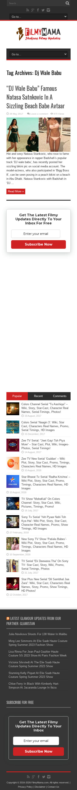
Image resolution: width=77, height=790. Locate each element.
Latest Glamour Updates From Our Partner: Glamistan (33, 621)
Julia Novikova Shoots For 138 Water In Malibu (38, 634)
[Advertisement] (38, 323)
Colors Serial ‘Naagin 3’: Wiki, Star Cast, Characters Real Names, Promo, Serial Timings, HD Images (45, 426)
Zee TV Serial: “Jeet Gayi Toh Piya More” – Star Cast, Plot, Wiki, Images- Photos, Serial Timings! (45, 444)
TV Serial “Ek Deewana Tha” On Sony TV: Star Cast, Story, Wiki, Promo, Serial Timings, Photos (44, 564)
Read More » (16, 191)
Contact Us (53, 787)
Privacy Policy (25, 787)
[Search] (67, 3)
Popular (17, 396)
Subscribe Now (38, 244)
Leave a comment (39, 114)
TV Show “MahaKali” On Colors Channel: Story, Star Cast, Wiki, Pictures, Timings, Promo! (41, 502)
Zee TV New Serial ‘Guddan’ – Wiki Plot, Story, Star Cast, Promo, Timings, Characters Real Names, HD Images (45, 462)
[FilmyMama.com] (38, 38)
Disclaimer (40, 787)
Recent (38, 396)
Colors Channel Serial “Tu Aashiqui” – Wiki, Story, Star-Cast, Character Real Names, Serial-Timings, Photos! (44, 408)
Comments (60, 396)
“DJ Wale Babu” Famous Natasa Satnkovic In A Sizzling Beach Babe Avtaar (35, 97)
